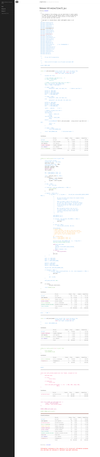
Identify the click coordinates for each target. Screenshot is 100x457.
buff (54, 75)
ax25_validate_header (52, 373)
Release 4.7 (3, 11)
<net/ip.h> (48, 52)
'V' (57, 194)
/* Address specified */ (76, 88)
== (50, 79)
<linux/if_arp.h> (49, 38)
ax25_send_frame (60, 244)
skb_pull (55, 240)
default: (47, 119)
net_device (72, 71)
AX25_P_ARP (56, 117)
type (64, 72)
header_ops (50, 402)
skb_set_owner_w (61, 225)
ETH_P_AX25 (53, 79)
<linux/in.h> (48, 25)
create (46, 403)
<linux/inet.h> (49, 36)
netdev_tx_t (43, 158)
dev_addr (60, 100)
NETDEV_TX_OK (51, 287)
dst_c (61, 216)
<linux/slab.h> (49, 34)
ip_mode (49, 170)
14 (46, 263)
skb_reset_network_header (59, 242)
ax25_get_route (52, 175)
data (59, 161)
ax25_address (48, 165)
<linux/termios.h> (49, 44)
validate (47, 404)
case (46, 112)
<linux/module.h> (49, 28)
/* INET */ (47, 312)
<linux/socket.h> (49, 24)
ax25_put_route (52, 285)
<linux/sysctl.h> (49, 51)
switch (46, 111)
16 (48, 193)
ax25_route (47, 163)
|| (59, 194)
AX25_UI (52, 108)
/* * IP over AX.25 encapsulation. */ (50, 57)
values (77, 194)
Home (2, 6)
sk (58, 224)
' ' (53, 170)
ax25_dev (47, 167)
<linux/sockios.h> (49, 31)
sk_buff (60, 71)
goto (50, 189)
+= (49, 94)
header (65, 373)
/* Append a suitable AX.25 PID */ (53, 110)
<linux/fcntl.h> (49, 43)
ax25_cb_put (60, 251)
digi (51, 375)
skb (64, 71)
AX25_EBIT (53, 91)
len (72, 73)
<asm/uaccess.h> (49, 42)
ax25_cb (46, 168)
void (70, 72)
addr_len (64, 88)
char (50, 75)
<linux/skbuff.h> (49, 39)
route (52, 163)
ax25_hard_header (50, 71)
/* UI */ (59, 108)
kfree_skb (51, 188)
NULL (53, 87)
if (45, 79)
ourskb (54, 160)
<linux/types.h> (49, 23)
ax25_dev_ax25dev (57, 187)
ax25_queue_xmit (49, 280)
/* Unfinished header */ (67, 131)
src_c (61, 215)
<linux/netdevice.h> (50, 37)
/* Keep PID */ (77, 240)
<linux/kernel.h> (49, 27)
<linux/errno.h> (49, 22)
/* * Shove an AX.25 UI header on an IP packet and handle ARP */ (57, 62)
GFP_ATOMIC (70, 218)
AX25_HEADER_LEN (60, 83)
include (43, 22)
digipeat (53, 166)
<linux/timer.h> (49, 29)
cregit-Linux (43, 2)
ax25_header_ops (57, 402)
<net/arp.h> (48, 53)
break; (50, 115)
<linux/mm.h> (48, 45)
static (42, 71)
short (61, 72)
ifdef (42, 65)
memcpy (50, 88)
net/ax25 (46, 10)
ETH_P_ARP (49, 116)
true (54, 382)
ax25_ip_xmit (50, 158)
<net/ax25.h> (48, 35)
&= (49, 90)
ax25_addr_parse (52, 384)
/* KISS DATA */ (57, 84)
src (53, 165)
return (50, 80)
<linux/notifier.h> (50, 47)
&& (69, 194)
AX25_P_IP (56, 114)
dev (77, 71)
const (67, 72)
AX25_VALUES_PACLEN (68, 246)
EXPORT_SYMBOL (44, 408)
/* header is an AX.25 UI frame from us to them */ (57, 82)
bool (45, 373)
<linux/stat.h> (49, 50)
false (54, 378)
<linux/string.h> (49, 30)
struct (56, 71)
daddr (73, 72)
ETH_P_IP (49, 112)
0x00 (51, 84)
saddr (62, 73)
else (46, 98)
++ (47, 84)
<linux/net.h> (48, 32)
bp (53, 161)
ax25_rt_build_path (61, 271)
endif (42, 367)
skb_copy (62, 218)
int (45, 71)
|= (49, 93)
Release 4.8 (3, 8)
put (52, 189)
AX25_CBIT (53, 90)
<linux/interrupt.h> (50, 46)
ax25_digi (47, 166)
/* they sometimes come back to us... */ (55, 78)
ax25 (50, 168)
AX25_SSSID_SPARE (55, 93)
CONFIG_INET (47, 65)
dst (56, 165)
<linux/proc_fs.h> (49, 49)
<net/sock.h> (48, 41)
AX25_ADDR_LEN (54, 94)
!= (50, 87)
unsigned (57, 72)
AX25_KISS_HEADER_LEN (57, 267)
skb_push (50, 83)
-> (61, 88)
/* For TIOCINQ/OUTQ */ (63, 44)
